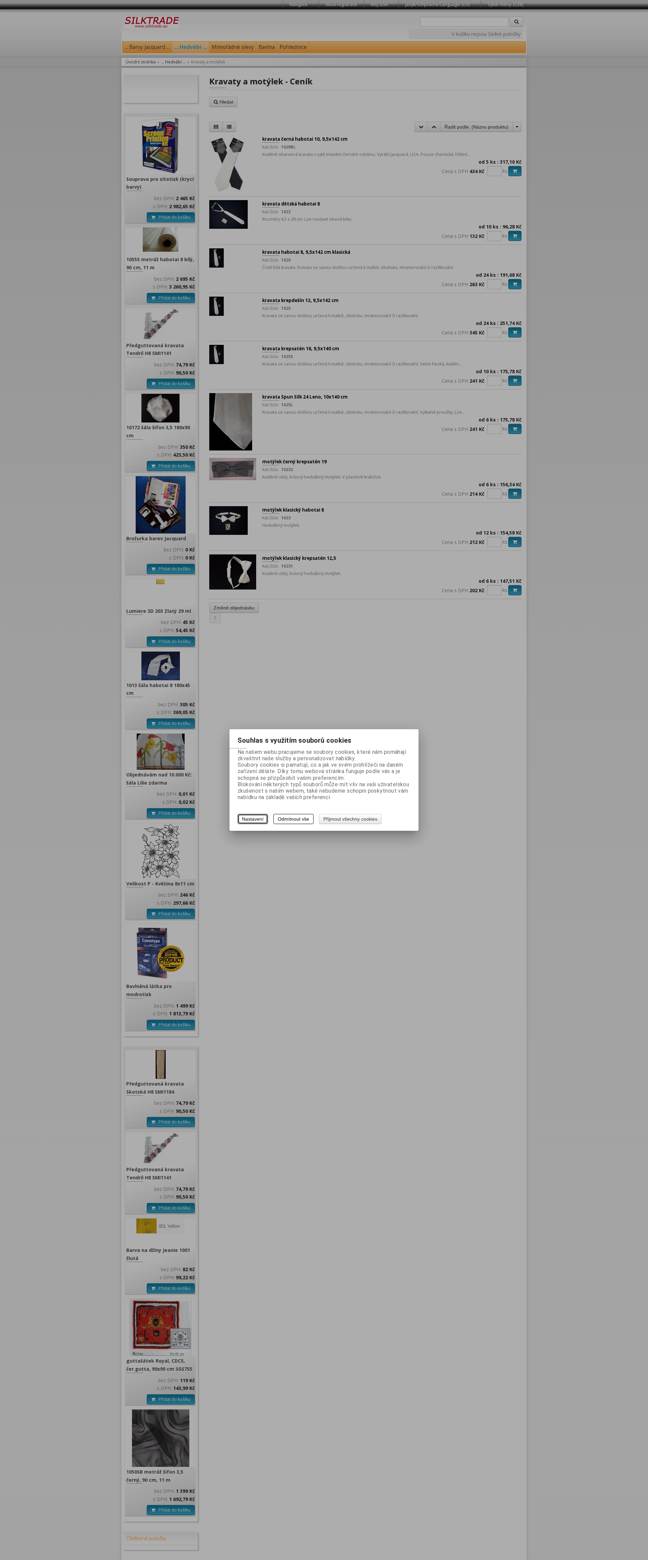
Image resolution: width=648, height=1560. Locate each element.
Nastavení (253, 819)
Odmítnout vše (293, 819)
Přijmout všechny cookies (350, 819)
